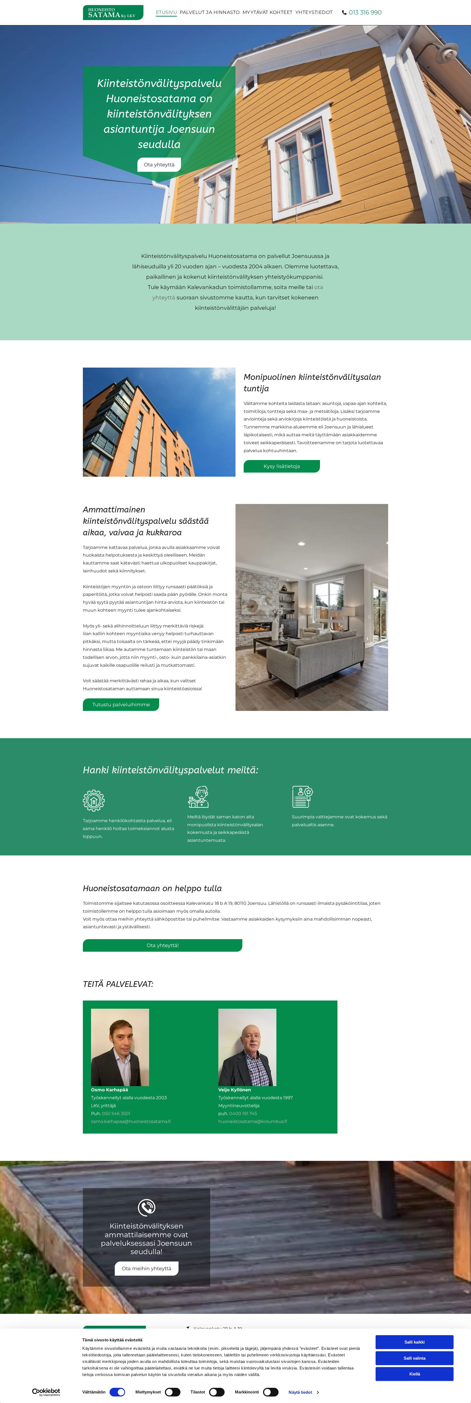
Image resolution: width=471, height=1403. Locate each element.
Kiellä (414, 1374)
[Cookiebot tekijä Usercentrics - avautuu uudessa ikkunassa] (46, 1392)
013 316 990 (365, 12)
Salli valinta (414, 1358)
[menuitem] (165, 12)
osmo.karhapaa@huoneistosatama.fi (131, 1121)
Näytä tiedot (300, 1392)
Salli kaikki (414, 1342)
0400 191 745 (243, 1113)
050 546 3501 (116, 1113)
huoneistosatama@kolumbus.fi (252, 1121)
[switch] (172, 1392)
